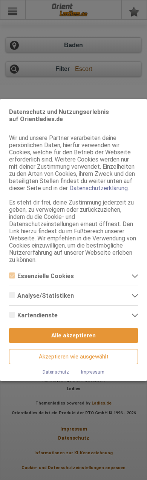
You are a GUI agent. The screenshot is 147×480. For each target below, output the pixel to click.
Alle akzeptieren (73, 335)
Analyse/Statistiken (45, 295)
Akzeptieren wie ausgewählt (74, 356)
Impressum (92, 372)
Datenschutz (56, 372)
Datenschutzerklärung (98, 188)
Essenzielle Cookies (45, 276)
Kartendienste (37, 315)
